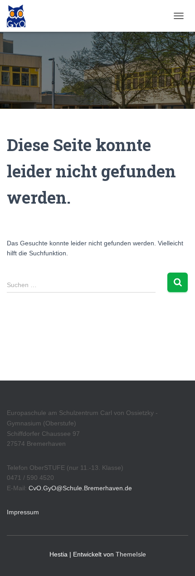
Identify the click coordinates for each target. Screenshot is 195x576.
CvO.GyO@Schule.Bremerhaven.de (80, 488)
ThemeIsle (131, 554)
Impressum (23, 512)
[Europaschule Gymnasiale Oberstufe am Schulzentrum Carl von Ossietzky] (19, 16)
